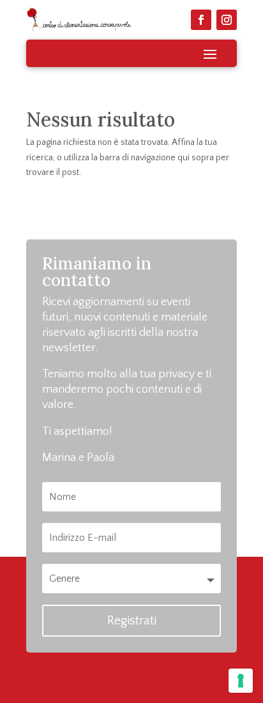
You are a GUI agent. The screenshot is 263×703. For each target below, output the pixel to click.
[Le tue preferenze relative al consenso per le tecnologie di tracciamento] (241, 681)
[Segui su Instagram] (226, 20)
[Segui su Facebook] (201, 20)
